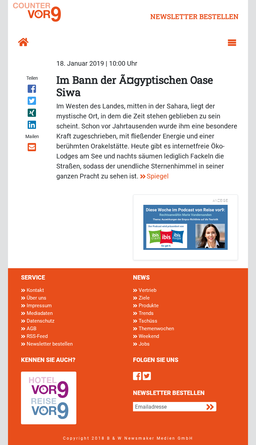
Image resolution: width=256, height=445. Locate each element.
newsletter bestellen (194, 16)
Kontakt (34, 290)
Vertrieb (146, 290)
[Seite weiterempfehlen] (32, 148)
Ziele (143, 298)
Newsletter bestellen (49, 344)
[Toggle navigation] (232, 43)
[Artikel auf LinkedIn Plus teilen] (32, 126)
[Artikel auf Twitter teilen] (32, 102)
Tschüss (147, 321)
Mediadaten (39, 313)
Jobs (143, 344)
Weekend (148, 336)
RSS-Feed (36, 336)
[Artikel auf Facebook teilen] (32, 90)
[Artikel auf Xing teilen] (32, 114)
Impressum (38, 306)
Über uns (35, 298)
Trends (145, 313)
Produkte (148, 306)
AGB (30, 329)
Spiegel (158, 176)
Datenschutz (39, 321)
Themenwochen (155, 329)
